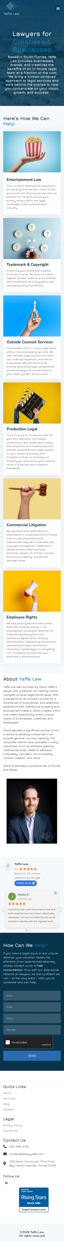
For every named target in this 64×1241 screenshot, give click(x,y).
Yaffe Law (21, 864)
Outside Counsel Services (30, 342)
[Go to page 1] (29, 930)
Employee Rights (22, 617)
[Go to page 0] (26, 930)
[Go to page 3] (34, 930)
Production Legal (22, 429)
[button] (58, 8)
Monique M (24, 894)
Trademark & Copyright (28, 264)
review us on (24, 883)
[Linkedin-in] (6, 1183)
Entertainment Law (24, 179)
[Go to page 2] (32, 930)
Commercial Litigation (26, 524)
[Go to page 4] (37, 930)
